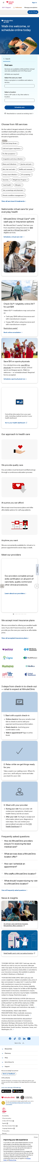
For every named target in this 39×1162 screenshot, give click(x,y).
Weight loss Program (20, 180)
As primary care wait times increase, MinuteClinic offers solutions (16, 925)
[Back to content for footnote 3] (36, 1007)
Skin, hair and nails (8, 169)
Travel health (6, 185)
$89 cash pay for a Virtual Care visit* (18, 229)
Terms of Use (12, 1160)
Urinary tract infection (9, 174)
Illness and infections (9, 164)
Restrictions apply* (11, 328)
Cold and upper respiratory (11, 148)
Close (36, 1137)
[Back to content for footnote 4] (30, 1015)
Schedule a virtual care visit (13, 237)
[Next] (37, 586)
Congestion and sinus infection (12, 159)
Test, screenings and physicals (12, 190)
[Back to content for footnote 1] (25, 974)
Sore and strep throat (9, 142)
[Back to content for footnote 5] (13, 1029)
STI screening (25, 174)
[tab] (6, 59)
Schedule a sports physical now (14, 379)
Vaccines (5, 180)
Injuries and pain (25, 164)
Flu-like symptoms (8, 154)
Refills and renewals (25, 169)
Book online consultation (12, 332)
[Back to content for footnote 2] (27, 995)
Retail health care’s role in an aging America (18, 953)
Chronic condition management (12, 195)
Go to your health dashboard (15, 423)
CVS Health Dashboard (19, 825)
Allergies (18, 185)
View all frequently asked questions (13, 890)
